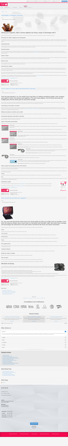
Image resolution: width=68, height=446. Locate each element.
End (44, 298)
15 (37, 298)
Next (42, 298)
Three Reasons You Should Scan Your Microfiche (8, 291)
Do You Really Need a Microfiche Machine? (8, 364)
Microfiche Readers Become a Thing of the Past (8, 292)
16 (38, 298)
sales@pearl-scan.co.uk (14, 78)
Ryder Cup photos (36, 52)
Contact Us (30, 7)
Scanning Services (7, 7)
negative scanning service (39, 75)
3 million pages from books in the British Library (31, 108)
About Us (21, 7)
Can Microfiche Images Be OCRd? (7, 361)
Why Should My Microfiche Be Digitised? (14, 198)
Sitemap (5, 393)
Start (24, 298)
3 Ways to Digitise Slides (6, 355)
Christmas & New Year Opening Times (8, 362)
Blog (25, 7)
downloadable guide (23, 183)
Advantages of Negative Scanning (12, 15)
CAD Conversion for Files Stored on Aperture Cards (9, 360)
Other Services (14, 7)
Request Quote (34, 423)
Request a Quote (3, 78)
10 (30, 298)
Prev (26, 298)
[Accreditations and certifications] (34, 306)
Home (2, 7)
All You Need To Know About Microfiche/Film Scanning (18, 88)
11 (31, 298)
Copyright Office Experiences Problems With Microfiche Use (11, 363)
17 (40, 298)
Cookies (8, 393)
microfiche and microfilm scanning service (18, 185)
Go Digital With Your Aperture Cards (7, 290)
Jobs (2, 393)
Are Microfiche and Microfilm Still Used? (8, 359)
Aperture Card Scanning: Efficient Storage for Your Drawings (11, 358)
